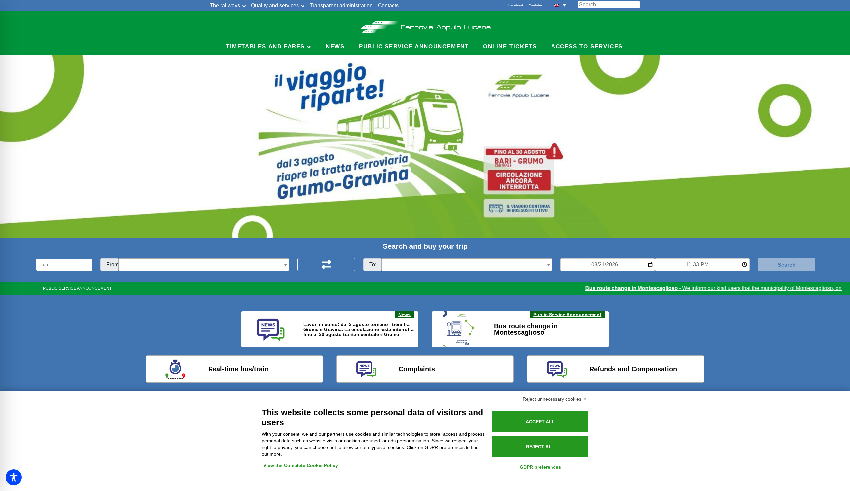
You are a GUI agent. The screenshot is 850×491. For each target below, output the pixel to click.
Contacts (388, 5)
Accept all (540, 421)
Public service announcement (413, 46)
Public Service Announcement (567, 314)
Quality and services (275, 5)
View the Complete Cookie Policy (300, 465)
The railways (225, 5)
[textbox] (204, 265)
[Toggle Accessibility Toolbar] (13, 477)
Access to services (587, 46)
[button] (560, 5)
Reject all (540, 446)
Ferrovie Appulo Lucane (425, 25)
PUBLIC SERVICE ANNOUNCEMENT (77, 288)
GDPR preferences (540, 467)
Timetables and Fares (265, 46)
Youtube (535, 5)
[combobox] (203, 264)
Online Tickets (510, 46)
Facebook (516, 5)
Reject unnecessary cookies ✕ (555, 399)
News (335, 46)
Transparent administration (341, 5)
